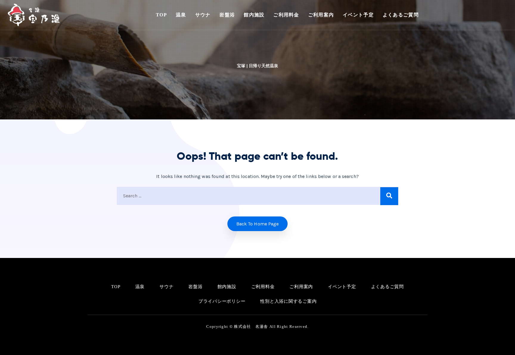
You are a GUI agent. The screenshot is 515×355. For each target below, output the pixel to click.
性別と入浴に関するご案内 (288, 301)
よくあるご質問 (401, 14)
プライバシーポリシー (222, 301)
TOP (161, 14)
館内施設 (254, 14)
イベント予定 (358, 14)
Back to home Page (257, 224)
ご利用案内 (321, 14)
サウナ (203, 14)
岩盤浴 (227, 14)
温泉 (181, 14)
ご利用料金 (286, 14)
